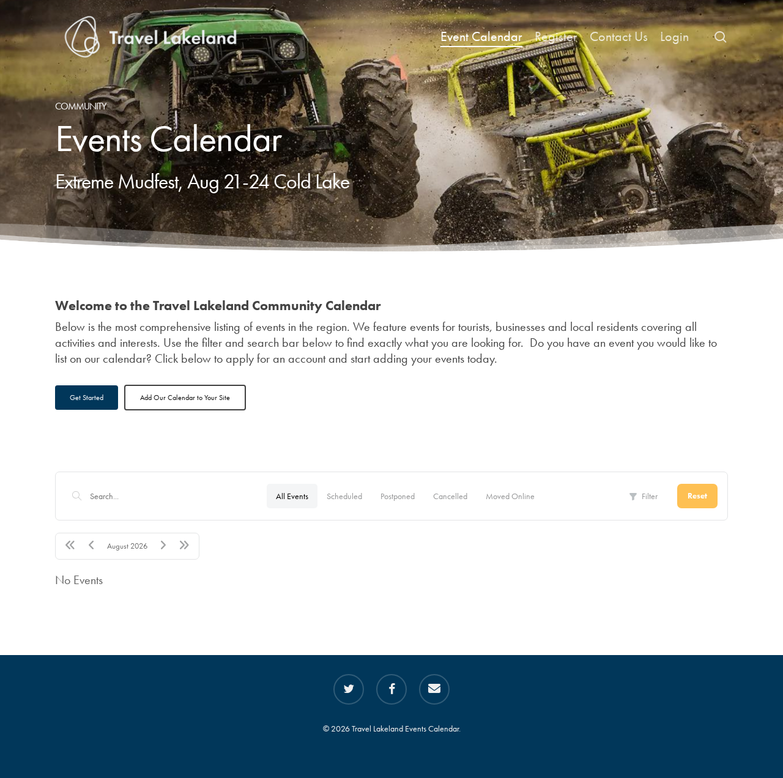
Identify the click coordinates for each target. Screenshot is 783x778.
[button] (86, 397)
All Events (292, 496)
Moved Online (510, 496)
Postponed (397, 496)
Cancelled (450, 496)
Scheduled (344, 496)
